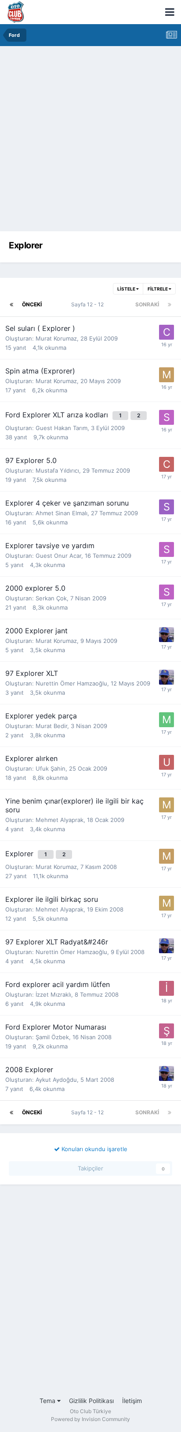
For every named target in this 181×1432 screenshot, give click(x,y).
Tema (48, 1400)
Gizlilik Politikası (91, 1400)
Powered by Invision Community (90, 1419)
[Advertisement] (90, 140)
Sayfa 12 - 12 (88, 304)
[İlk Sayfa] (11, 304)
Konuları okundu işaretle (93, 1148)
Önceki (32, 304)
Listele (126, 288)
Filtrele (158, 288)
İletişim (132, 1400)
